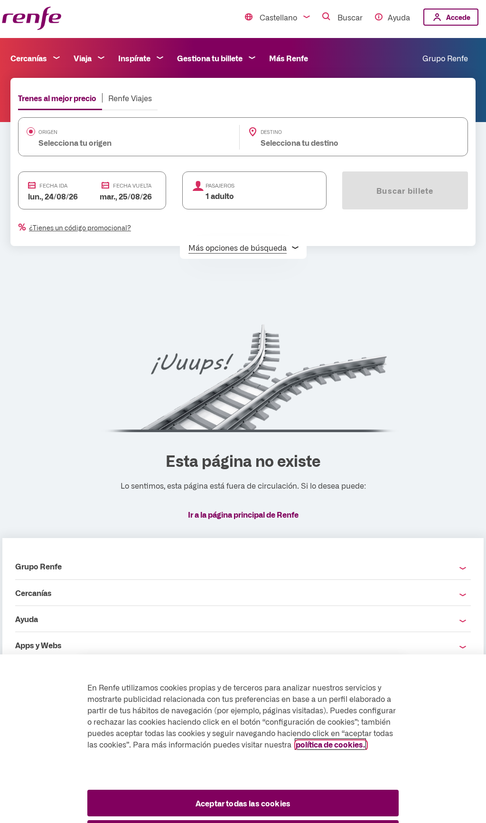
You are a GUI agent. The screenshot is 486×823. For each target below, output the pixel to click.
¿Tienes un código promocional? (80, 227)
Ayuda (399, 17)
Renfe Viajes (130, 98)
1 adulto (220, 195)
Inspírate (134, 58)
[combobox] (114, 142)
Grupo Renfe (445, 58)
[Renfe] (31, 19)
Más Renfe (288, 58)
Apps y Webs (38, 645)
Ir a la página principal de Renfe (243, 514)
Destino (271, 132)
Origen (47, 132)
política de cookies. (330, 744)
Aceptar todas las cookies (243, 803)
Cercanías (28, 58)
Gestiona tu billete (210, 58)
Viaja (83, 58)
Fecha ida (53, 185)
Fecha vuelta (132, 185)
